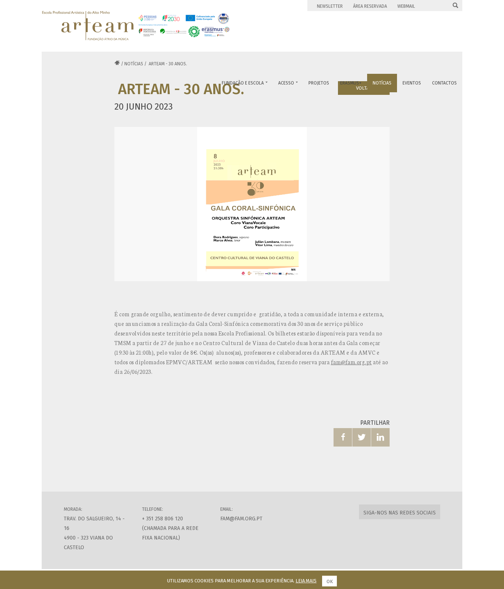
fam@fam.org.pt (351, 362)
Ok (330, 581)
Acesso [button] (288, 83)
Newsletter (330, 6)
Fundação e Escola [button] (244, 83)
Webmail (406, 6)
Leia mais (306, 580)
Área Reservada (370, 6)
